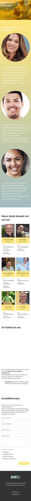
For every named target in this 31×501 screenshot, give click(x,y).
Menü (26, 4)
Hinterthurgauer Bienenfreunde (7, 4)
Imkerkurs (6, 452)
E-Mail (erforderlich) (6, 429)
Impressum (15, 492)
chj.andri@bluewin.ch (9, 247)
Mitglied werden (8, 454)
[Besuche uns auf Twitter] (15, 477)
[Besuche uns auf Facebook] (12, 477)
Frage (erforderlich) (5, 435)
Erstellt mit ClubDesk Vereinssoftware (15, 485)
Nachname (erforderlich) (6, 423)
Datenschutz (15, 494)
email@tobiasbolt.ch (9, 314)
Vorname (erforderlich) (6, 417)
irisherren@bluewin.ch (24, 314)
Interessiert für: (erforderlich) (7, 449)
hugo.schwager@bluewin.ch (11, 280)
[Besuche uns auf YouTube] (18, 477)
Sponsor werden (8, 456)
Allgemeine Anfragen (9, 458)
